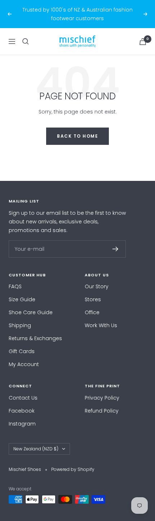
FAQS (15, 286)
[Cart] (142, 41)
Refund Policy (102, 410)
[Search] (25, 41)
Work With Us (101, 325)
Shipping (20, 325)
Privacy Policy (102, 397)
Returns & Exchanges (35, 338)
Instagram (22, 423)
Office (92, 312)
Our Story (96, 286)
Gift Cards (22, 351)
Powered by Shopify (72, 469)
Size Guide (22, 299)
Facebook (22, 410)
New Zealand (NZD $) (35, 449)
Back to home (77, 136)
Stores (93, 299)
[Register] (115, 248)
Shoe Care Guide (31, 312)
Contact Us (23, 397)
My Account (24, 364)
